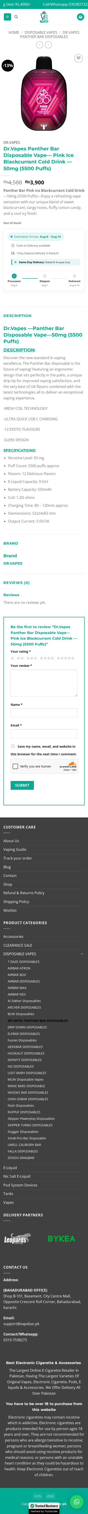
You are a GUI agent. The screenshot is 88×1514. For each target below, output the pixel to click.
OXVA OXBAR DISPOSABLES (28, 1099)
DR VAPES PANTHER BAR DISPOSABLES (49, 34)
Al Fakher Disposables (24, 1001)
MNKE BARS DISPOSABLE (26, 1086)
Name (17, 704)
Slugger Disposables (23, 1131)
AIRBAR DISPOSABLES (24, 981)
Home (14, 32)
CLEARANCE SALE (17, 945)
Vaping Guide (14, 849)
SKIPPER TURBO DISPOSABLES (30, 1125)
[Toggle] (82, 954)
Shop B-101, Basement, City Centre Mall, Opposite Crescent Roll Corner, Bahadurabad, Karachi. (42, 1302)
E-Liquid (10, 1167)
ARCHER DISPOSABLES (24, 1007)
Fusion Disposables (22, 1040)
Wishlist (10, 910)
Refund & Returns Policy (23, 892)
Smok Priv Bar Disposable (27, 1138)
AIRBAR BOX (17, 975)
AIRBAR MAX (17, 988)
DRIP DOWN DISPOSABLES (27, 1027)
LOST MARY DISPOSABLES (27, 1073)
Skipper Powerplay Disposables (31, 1118)
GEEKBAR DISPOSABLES (25, 1047)
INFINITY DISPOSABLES (25, 1060)
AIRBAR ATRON (19, 968)
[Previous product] (48, 44)
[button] (7, 17)
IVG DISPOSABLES (21, 1066)
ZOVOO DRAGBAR (21, 1158)
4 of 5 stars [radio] (46, 658)
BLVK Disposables (21, 1014)
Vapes (8, 1202)
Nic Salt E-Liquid (16, 1176)
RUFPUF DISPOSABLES (24, 1112)
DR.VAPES (11, 142)
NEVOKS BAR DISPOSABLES (28, 1092)
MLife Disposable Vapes (26, 1079)
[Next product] (39, 44)
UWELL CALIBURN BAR (24, 1145)
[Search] (16, 17)
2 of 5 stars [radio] (19, 658)
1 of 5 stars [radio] (11, 658)
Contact (10, 875)
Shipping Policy (16, 901)
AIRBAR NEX (17, 994)
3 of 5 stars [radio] (31, 658)
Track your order (17, 858)
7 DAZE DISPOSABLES (23, 962)
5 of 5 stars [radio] (65, 658)
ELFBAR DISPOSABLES (24, 1034)
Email (16, 725)
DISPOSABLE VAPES (41, 32)
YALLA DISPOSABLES (23, 1151)
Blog (7, 866)
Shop (7, 884)
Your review (21, 665)
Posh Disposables (21, 1105)
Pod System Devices (20, 1185)
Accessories (13, 936)
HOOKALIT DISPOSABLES (26, 1053)
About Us (11, 840)
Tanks (8, 1193)
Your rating (21, 651)
